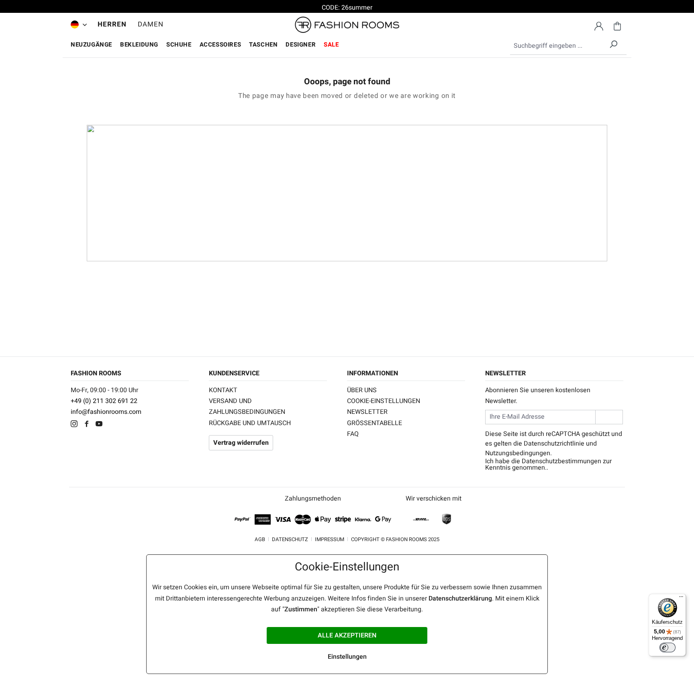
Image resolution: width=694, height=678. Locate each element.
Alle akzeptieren (347, 635)
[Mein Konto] (599, 25)
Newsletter (367, 412)
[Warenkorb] (617, 25)
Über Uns (362, 390)
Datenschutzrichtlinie (554, 443)
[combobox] (568, 46)
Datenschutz (290, 539)
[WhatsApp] (112, 425)
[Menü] (681, 598)
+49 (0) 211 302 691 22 (104, 401)
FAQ (353, 434)
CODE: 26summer (347, 7)
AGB (260, 539)
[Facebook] (88, 425)
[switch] (667, 647)
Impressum (329, 539)
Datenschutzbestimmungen (561, 461)
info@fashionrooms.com (106, 412)
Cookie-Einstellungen (383, 401)
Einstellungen (347, 657)
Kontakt (223, 390)
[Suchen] (613, 42)
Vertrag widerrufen (241, 443)
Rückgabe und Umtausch (250, 423)
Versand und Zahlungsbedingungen (247, 406)
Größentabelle (374, 423)
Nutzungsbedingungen (517, 453)
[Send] (609, 417)
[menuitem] (76, 24)
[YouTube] (101, 425)
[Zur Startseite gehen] (347, 25)
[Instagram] (76, 425)
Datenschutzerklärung (460, 598)
